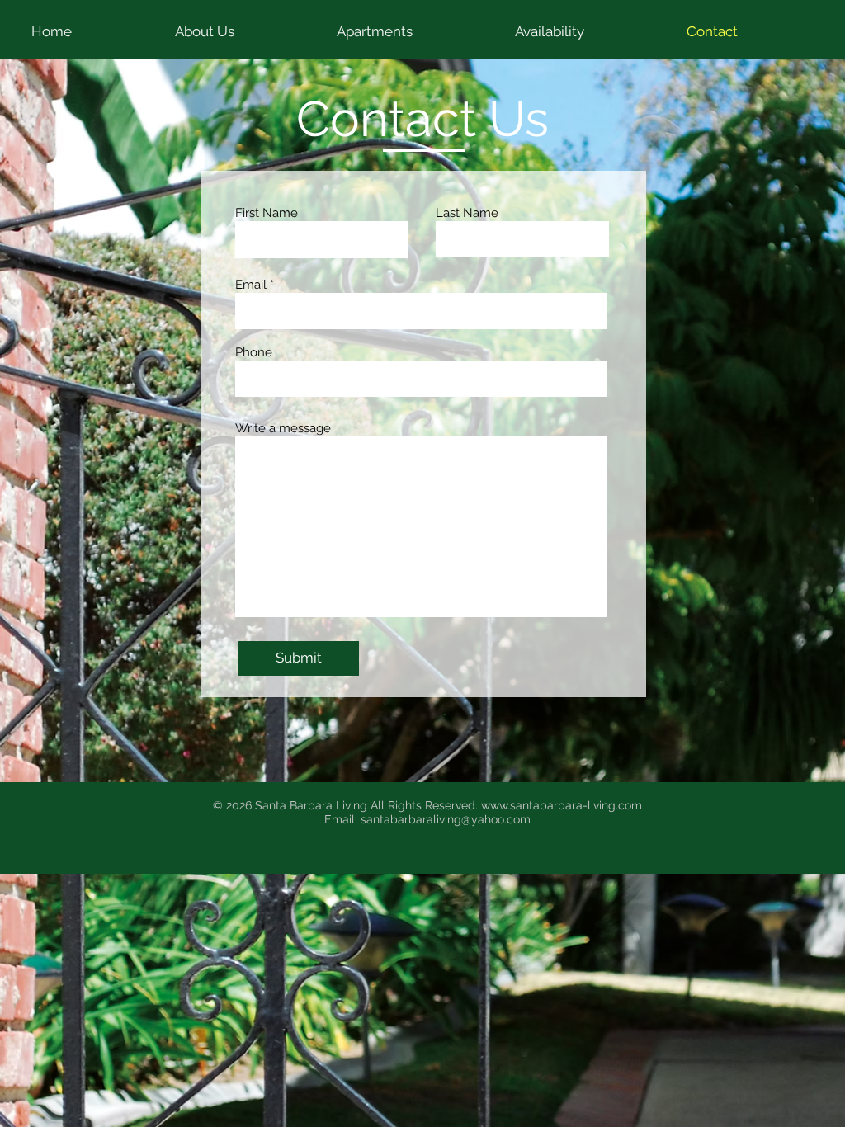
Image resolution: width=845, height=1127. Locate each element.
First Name (266, 213)
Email (251, 285)
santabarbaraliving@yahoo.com (446, 819)
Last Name (467, 213)
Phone (253, 353)
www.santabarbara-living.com (561, 805)
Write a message (283, 428)
